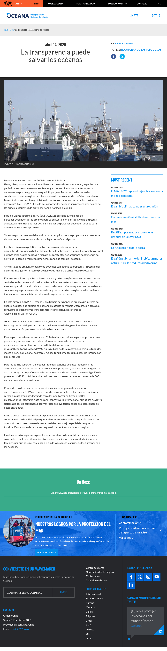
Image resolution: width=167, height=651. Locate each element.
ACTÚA (156, 15)
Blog (12, 29)
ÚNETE (134, 15)
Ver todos (125, 537)
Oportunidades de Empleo (100, 572)
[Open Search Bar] (159, 3)
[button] (113, 56)
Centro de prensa (95, 567)
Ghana (89, 638)
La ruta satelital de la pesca (128, 247)
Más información (46, 552)
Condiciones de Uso (96, 580)
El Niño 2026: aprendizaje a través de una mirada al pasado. (83, 492)
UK (88, 633)
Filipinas (90, 616)
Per (88, 625)
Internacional (93, 593)
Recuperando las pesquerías (141, 49)
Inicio (6, 29)
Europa (90, 602)
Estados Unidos (95, 598)
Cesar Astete (124, 43)
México (90, 629)
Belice (89, 611)
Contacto (142, 3)
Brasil (89, 620)
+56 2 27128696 (19, 628)
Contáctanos (93, 576)
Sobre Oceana (55, 3)
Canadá (90, 607)
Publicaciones (115, 3)
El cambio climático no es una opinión (134, 206)
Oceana (136, 625)
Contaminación (128, 522)
